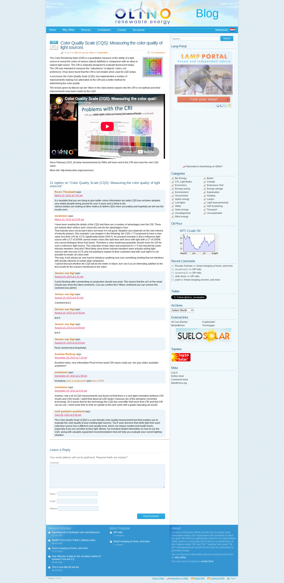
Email (53, 501)
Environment (181, 192)
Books (210, 178)
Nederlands (221, 29)
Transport (212, 209)
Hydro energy (182, 199)
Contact (121, 29)
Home (52, 29)
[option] (203, 80)
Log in (174, 372)
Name (53, 494)
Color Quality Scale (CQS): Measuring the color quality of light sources (111, 45)
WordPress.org (179, 383)
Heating (211, 195)
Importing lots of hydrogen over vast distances (76, 532)
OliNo (178, 206)
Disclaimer (139, 29)
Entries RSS (199, 578)
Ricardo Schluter (184, 266)
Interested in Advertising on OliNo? (204, 166)
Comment (54, 463)
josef (177, 279)
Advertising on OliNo (179, 578)
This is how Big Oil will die (65, 567)
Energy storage (215, 188)
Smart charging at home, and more (214, 266)
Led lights (180, 202)
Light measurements (217, 202)
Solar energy (182, 209)
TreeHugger (208, 325)
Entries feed (177, 376)
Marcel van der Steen (84, 52)
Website (53, 508)
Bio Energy (181, 178)
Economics (181, 185)
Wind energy (181, 216)
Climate (211, 181)
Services (86, 29)
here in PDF (97, 381)
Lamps (210, 199)
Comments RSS (217, 578)
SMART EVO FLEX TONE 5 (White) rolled (73, 540)
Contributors (104, 29)
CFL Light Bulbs (183, 181)
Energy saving (182, 188)
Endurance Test (215, 185)
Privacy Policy (158, 578)
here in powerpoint (76, 381)
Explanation (102, 52)
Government (181, 195)
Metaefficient (178, 325)
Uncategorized (182, 213)
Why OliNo (68, 29)
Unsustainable (214, 213)
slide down (180, 276)
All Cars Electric (179, 322)
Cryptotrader (208, 322)
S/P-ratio (196, 269)
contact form (207, 561)
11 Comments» (158, 52)
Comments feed (179, 379)
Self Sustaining (215, 206)
